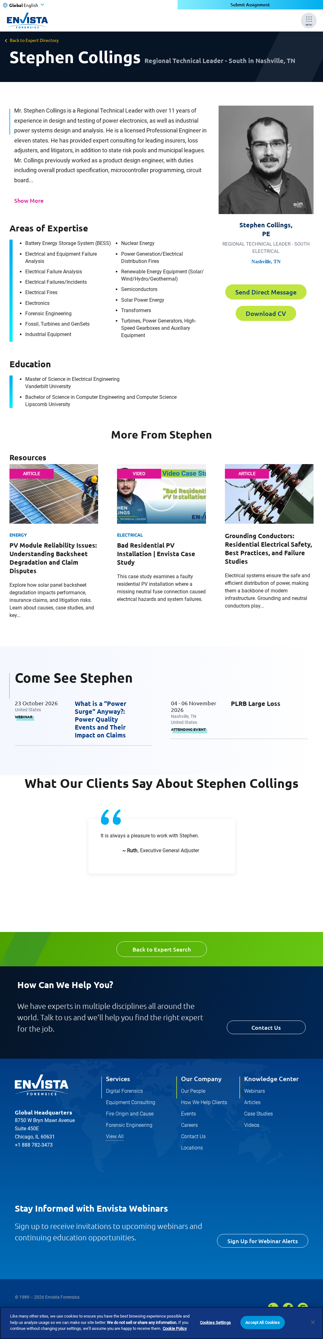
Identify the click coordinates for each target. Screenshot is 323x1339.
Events (188, 1114)
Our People (193, 1091)
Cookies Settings (215, 1322)
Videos (251, 1125)
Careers (189, 1125)
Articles (252, 1102)
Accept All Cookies (262, 1322)
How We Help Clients (204, 1102)
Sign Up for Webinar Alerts (262, 1240)
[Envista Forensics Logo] (41, 1084)
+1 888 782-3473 (34, 1145)
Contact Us (266, 1027)
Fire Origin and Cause (130, 1114)
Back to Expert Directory (34, 40)
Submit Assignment (250, 5)
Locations (192, 1148)
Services (118, 1078)
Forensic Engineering (129, 1125)
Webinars (254, 1091)
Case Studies (258, 1114)
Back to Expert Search (161, 949)
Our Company (201, 1078)
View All (115, 1136)
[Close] (313, 1322)
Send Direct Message (266, 292)
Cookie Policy (175, 1328)
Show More (29, 200)
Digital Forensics (124, 1091)
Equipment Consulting (130, 1102)
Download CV (266, 313)
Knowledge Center (271, 1078)
